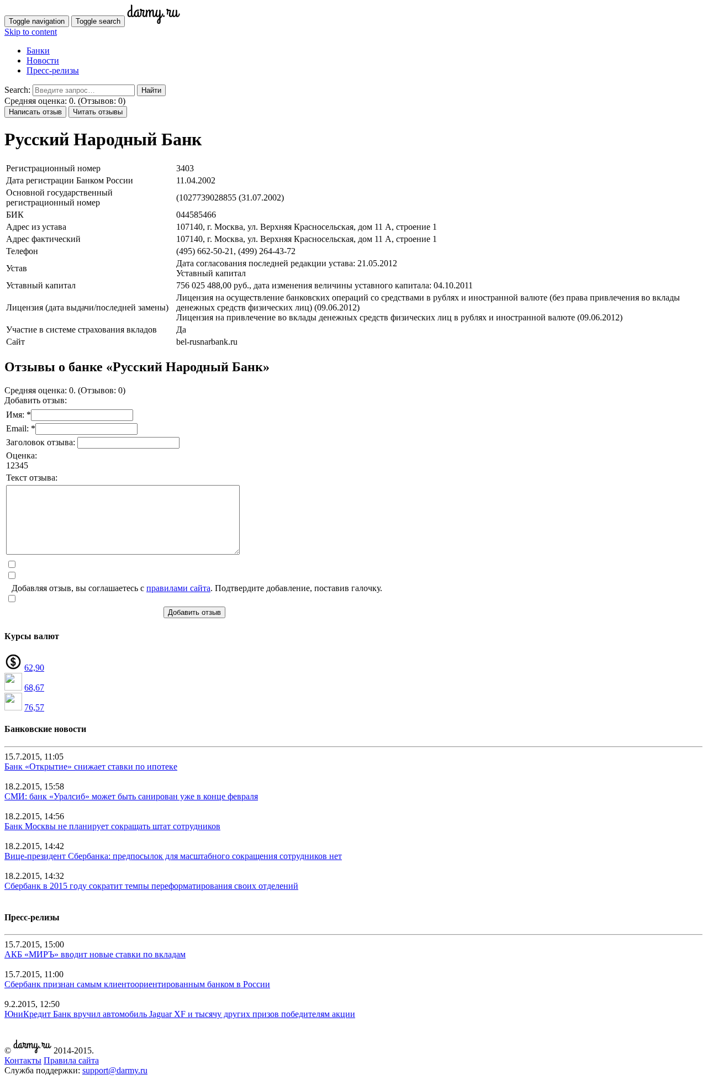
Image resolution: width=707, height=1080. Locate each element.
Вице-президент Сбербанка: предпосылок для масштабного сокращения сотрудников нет (173, 856)
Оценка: (21, 455)
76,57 (34, 707)
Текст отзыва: (31, 477)
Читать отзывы (98, 112)
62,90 (34, 667)
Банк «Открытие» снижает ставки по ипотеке (90, 766)
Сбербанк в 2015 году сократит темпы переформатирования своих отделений (151, 886)
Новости (43, 60)
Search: (17, 89)
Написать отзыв (35, 112)
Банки (38, 50)
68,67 (34, 687)
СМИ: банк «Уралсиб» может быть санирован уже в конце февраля (131, 796)
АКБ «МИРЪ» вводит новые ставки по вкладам (95, 954)
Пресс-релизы (53, 70)
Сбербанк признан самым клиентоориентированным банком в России (137, 984)
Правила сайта (71, 1060)
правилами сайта (178, 588)
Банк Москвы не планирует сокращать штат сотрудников (112, 826)
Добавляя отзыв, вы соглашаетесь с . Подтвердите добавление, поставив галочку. (197, 588)
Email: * (20, 428)
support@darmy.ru (114, 1070)
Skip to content (30, 31)
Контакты (22, 1060)
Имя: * (18, 414)
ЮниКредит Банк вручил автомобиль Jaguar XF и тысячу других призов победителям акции (179, 1014)
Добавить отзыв (194, 612)
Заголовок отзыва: (41, 442)
